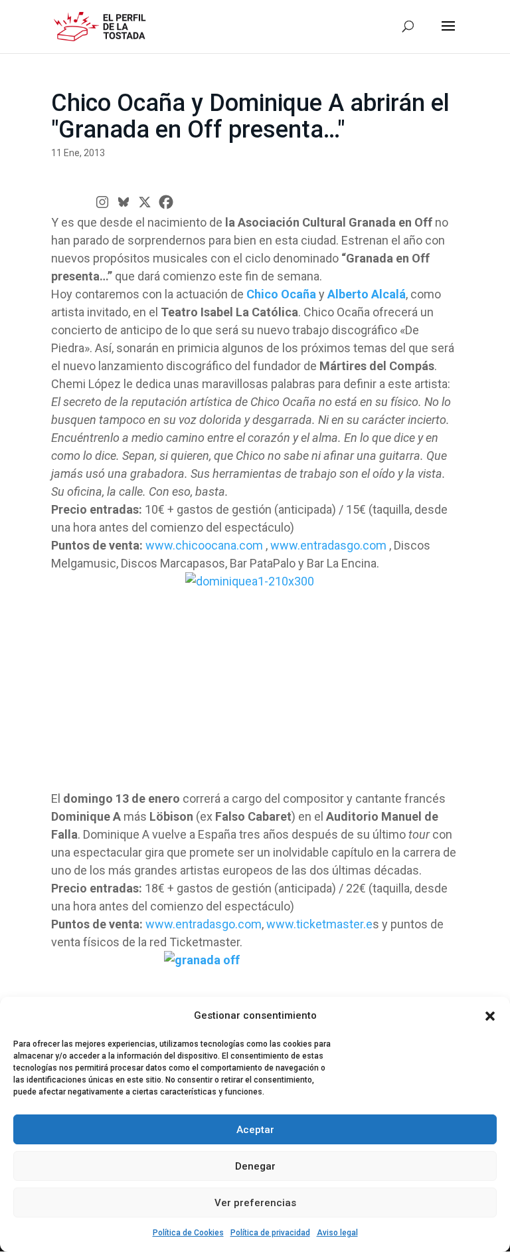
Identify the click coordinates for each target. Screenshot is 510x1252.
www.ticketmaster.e (319, 924)
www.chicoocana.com (204, 545)
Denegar (255, 1166)
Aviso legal (337, 1232)
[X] (144, 202)
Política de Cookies (188, 1232)
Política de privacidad (270, 1232)
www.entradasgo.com (328, 545)
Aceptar (255, 1130)
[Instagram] (102, 202)
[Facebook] (166, 202)
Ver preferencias (255, 1203)
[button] (490, 1016)
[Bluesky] (123, 202)
